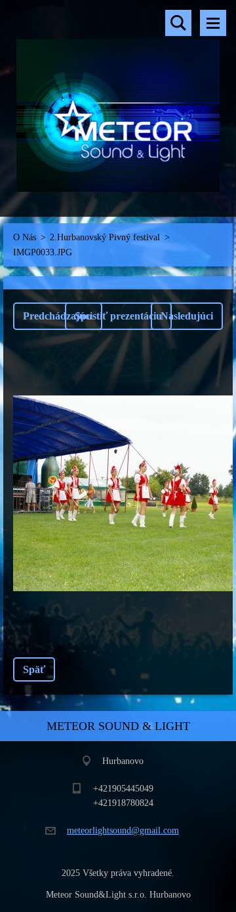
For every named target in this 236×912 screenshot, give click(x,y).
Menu (213, 23)
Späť (34, 669)
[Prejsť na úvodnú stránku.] (118, 100)
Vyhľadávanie (178, 23)
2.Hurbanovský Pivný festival (105, 237)
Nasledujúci (187, 315)
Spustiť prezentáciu (118, 315)
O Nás (24, 237)
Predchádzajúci (57, 315)
